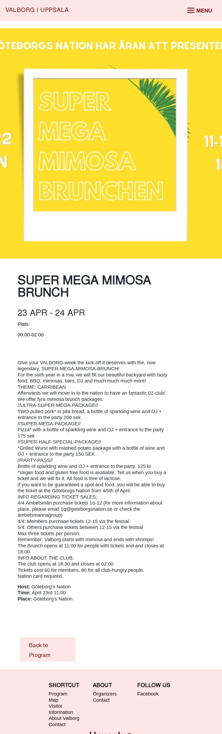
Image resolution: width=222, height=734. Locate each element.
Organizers (105, 694)
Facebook (148, 694)
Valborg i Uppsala (37, 10)
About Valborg (64, 718)
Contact (57, 724)
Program (58, 694)
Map (53, 700)
